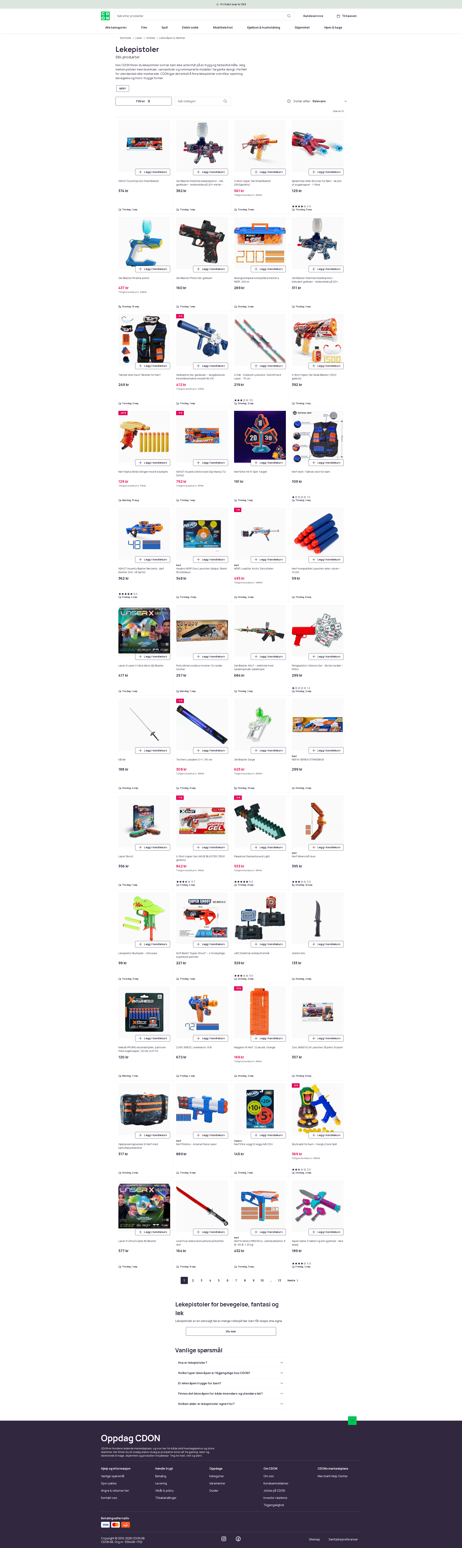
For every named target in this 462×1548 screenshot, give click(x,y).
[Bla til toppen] (352, 1420)
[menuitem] (116, 27)
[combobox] (204, 16)
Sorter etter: (302, 101)
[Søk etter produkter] (289, 16)
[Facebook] (238, 1539)
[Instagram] (224, 1539)
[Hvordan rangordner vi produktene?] (289, 101)
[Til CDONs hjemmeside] (105, 16)
